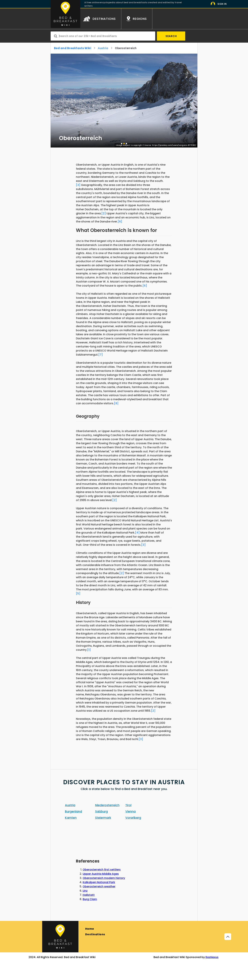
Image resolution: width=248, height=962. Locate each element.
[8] (116, 403)
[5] (78, 593)
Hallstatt (89, 895)
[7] (100, 355)
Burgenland (73, 811)
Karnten (71, 818)
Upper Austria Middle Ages (101, 874)
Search (171, 36)
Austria (103, 48)
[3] (78, 185)
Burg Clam (90, 899)
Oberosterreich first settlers (102, 870)
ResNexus (211, 957)
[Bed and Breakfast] (60, 936)
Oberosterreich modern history (104, 878)
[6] (120, 221)
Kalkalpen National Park (99, 882)
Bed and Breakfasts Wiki (72, 48)
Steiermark (103, 818)
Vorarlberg (133, 818)
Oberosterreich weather (99, 886)
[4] (137, 533)
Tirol (128, 805)
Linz (85, 891)
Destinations (95, 934)
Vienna (130, 811)
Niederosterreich (107, 805)
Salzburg (101, 811)
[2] (103, 213)
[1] (89, 650)
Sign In (222, 4)
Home (89, 929)
